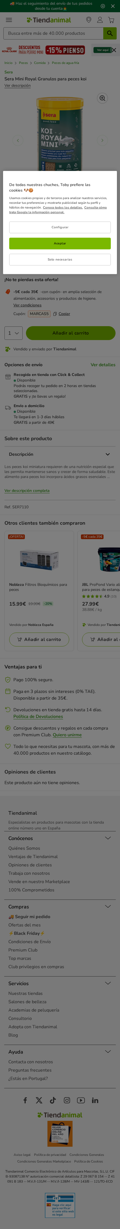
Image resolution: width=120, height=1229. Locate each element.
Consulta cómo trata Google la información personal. (58, 209)
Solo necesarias (60, 259)
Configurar (60, 227)
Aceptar (60, 243)
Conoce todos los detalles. (63, 207)
